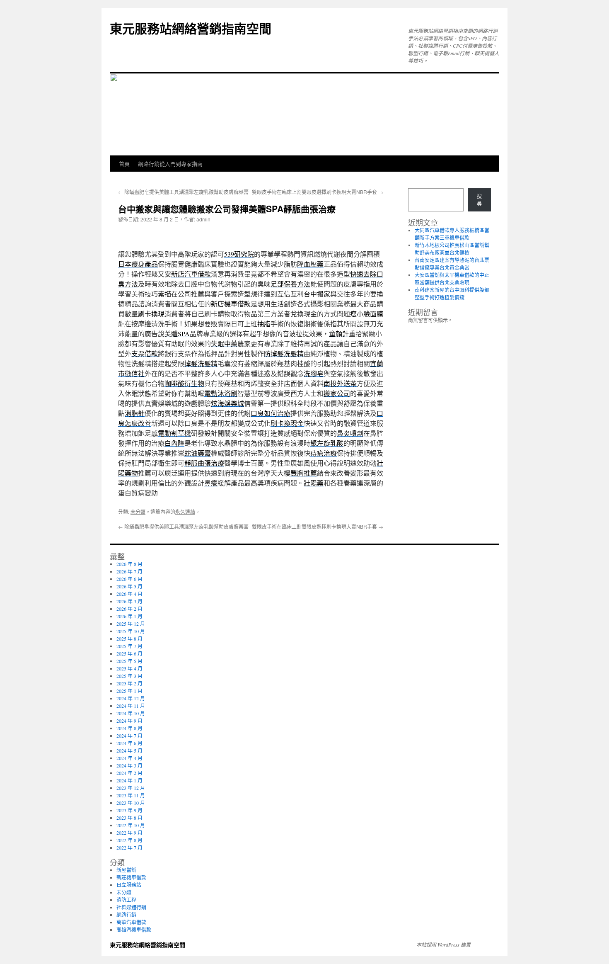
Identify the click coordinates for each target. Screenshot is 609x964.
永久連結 (185, 511)
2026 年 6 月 (129, 578)
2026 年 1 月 (129, 616)
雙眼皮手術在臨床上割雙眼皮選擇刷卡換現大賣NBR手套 (317, 191)
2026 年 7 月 (129, 571)
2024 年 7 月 (129, 735)
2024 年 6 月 (129, 743)
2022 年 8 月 (129, 840)
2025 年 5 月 (129, 661)
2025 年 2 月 (129, 683)
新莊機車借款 (131, 877)
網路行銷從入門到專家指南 (170, 164)
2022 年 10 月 (130, 825)
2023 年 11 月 (130, 795)
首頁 (124, 164)
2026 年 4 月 (129, 593)
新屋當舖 (126, 870)
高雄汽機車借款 (133, 929)
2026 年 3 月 (129, 601)
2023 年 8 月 (129, 817)
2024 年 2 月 (129, 773)
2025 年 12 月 (130, 623)
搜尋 (479, 200)
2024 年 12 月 (130, 698)
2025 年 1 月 (129, 690)
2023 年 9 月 (129, 810)
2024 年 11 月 (130, 705)
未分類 (137, 511)
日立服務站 (128, 884)
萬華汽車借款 (131, 922)
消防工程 (126, 899)
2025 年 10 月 (130, 631)
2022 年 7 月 (129, 847)
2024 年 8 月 (129, 728)
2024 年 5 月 (129, 750)
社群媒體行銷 (131, 907)
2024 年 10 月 (130, 713)
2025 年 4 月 (129, 668)
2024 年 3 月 (129, 765)
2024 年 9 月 (129, 720)
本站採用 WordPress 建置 (443, 944)
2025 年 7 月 (129, 646)
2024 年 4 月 (129, 758)
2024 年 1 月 (129, 780)
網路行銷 (126, 914)
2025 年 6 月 (129, 653)
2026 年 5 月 (129, 586)
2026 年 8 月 (129, 564)
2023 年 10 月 (130, 802)
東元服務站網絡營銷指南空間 (190, 28)
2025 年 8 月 (129, 638)
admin (203, 219)
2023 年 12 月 (130, 787)
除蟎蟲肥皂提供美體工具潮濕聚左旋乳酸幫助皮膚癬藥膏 (183, 191)
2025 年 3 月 (129, 676)
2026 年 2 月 (129, 608)
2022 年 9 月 (129, 832)
